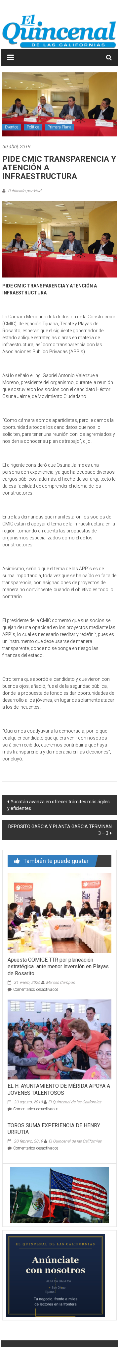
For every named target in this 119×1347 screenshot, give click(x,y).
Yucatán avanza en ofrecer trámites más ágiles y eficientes (58, 805)
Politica (33, 127)
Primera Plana (59, 127)
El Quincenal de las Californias (74, 1102)
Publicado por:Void (24, 191)
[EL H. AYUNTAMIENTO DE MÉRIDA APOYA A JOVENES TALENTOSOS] (59, 1039)
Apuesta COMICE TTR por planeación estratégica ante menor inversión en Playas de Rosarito (58, 967)
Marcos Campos (60, 982)
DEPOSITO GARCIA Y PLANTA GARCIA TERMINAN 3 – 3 (60, 830)
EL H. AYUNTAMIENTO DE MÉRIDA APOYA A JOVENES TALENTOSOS (59, 1089)
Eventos (12, 127)
